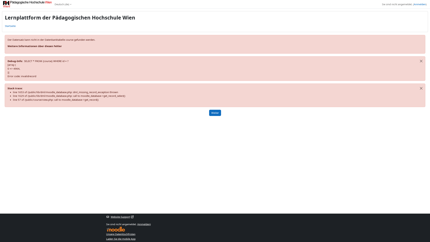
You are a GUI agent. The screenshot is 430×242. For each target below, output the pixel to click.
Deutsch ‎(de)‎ (62, 4)
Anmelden (420, 4)
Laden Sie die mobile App (121, 238)
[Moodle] (115, 229)
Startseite (10, 26)
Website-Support (120, 216)
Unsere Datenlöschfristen (120, 234)
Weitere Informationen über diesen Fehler (35, 46)
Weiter (215, 112)
